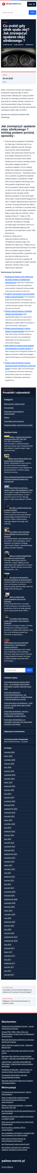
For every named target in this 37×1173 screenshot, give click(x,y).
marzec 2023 (9, 790)
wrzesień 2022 (9, 812)
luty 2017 (7, 971)
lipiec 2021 (8, 865)
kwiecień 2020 (9, 922)
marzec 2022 (9, 835)
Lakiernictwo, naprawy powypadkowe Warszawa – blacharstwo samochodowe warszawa (17, 1064)
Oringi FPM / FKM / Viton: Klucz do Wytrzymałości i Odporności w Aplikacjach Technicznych (18, 1034)
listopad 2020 (9, 895)
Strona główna (7, 1167)
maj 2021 (7, 873)
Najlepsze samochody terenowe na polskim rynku (16, 1001)
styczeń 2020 (9, 933)
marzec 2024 (9, 771)
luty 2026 (7, 767)
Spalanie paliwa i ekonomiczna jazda (18, 425)
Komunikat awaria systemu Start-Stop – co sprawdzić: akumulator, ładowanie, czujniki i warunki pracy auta (17, 685)
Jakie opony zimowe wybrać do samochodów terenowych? (14, 1140)
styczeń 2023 (9, 797)
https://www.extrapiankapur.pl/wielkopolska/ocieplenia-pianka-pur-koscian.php (18, 479)
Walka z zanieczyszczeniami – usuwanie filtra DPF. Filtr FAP (18, 438)
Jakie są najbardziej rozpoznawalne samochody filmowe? (15, 599)
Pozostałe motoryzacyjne (14, 421)
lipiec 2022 (8, 820)
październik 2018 (10, 941)
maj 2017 (7, 959)
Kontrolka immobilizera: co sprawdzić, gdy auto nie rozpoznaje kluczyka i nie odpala (18, 722)
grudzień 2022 (9, 801)
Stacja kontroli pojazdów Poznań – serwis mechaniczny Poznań (18, 1027)
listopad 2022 (9, 805)
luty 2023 (7, 794)
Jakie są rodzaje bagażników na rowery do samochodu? (17, 557)
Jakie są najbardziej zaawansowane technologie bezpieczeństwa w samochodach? (15, 1099)
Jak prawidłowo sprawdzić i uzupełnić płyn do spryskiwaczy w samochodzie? (18, 1134)
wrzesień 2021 (9, 858)
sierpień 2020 (9, 907)
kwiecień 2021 (9, 876)
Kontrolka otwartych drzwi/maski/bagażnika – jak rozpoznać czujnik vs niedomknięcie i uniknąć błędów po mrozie (18, 695)
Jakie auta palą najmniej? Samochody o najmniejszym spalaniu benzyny (16, 645)
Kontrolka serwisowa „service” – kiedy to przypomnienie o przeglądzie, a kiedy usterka (16, 713)
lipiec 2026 (8, 756)
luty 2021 (7, 884)
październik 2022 (10, 809)
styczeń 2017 (9, 975)
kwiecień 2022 (9, 831)
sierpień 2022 (9, 816)
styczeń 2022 (9, 843)
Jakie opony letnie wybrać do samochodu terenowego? (18, 459)
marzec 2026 (9, 763)
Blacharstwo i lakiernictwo (14, 404)
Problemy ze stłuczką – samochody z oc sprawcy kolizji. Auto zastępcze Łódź (17, 1070)
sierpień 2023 (9, 779)
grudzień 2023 (9, 775)
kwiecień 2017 (9, 963)
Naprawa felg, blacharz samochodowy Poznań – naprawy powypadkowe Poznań (18, 1057)
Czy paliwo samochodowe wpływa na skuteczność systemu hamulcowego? (17, 990)
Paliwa (5, 22)
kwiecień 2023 (9, 786)
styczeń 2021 (9, 888)
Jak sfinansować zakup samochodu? (16, 1144)
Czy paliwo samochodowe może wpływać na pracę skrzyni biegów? (16, 534)
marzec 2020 (9, 926)
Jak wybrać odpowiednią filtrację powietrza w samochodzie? (18, 578)
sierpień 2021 (9, 861)
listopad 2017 (9, 948)
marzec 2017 (9, 967)
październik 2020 (10, 899)
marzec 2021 (9, 880)
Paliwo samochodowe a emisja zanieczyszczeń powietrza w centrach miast (20, 366)
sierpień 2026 (9, 752)
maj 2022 (7, 827)
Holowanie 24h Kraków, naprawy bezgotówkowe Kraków (14, 1076)
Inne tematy (9, 408)
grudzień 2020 (9, 892)
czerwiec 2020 (9, 914)
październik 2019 (10, 937)
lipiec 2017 (8, 952)
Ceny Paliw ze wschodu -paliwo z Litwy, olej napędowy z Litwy (18, 489)
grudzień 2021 (9, 846)
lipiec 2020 (8, 910)
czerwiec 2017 (9, 956)
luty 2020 (7, 929)
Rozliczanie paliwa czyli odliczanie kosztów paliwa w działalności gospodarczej (19, 280)
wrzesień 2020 (9, 903)
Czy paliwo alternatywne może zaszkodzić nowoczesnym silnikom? (16, 621)
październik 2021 (10, 854)
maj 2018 (7, 944)
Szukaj (32, 12)
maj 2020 (7, 918)
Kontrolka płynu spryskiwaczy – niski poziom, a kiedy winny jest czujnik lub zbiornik (18, 705)
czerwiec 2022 (9, 824)
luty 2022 (7, 839)
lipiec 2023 (8, 782)
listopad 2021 (9, 850)
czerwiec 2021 (9, 869)
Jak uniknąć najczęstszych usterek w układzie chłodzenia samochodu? (16, 1148)
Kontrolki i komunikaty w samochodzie (14, 412)
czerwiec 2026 (9, 760)
